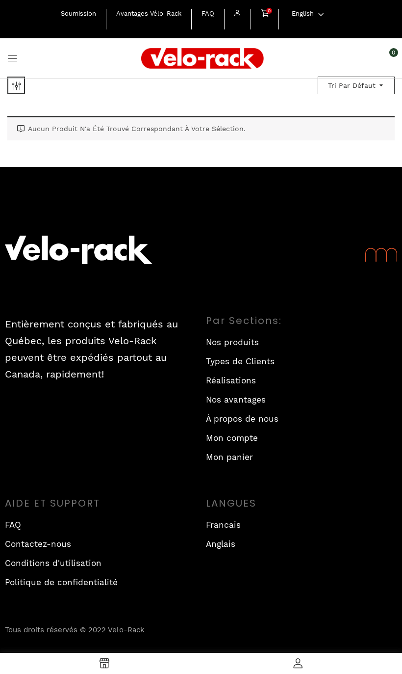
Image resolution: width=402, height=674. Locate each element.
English (303, 13)
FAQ (207, 13)
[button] (265, 14)
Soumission (78, 13)
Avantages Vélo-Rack (148, 13)
